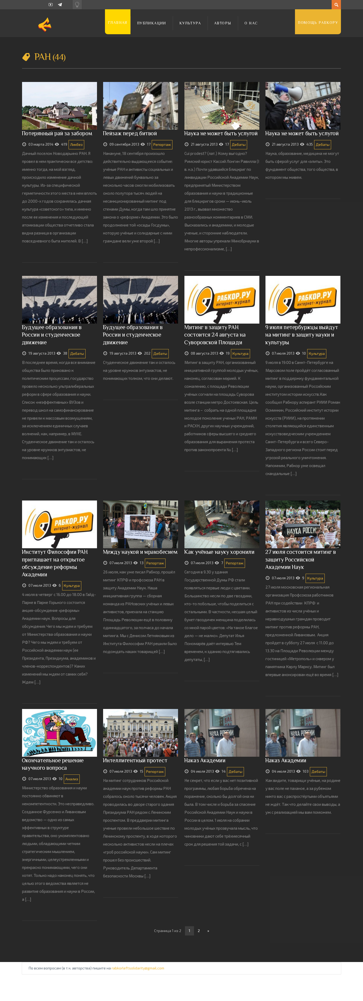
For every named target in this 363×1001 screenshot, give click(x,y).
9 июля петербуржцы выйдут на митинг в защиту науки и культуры (301, 334)
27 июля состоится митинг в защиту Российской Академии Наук (300, 559)
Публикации (151, 23)
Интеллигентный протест (135, 760)
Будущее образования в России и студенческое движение (52, 334)
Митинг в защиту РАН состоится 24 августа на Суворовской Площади (215, 334)
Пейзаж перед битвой (130, 133)
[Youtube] (50, 4)
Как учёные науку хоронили (219, 552)
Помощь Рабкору (318, 22)
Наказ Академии (204, 760)
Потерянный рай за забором (57, 133)
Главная (118, 22)
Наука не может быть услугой (221, 133)
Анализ (71, 779)
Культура (190, 23)
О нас (251, 23)
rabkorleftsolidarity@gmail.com (138, 968)
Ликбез (76, 144)
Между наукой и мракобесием (140, 552)
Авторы (222, 23)
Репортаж (162, 144)
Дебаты (239, 144)
